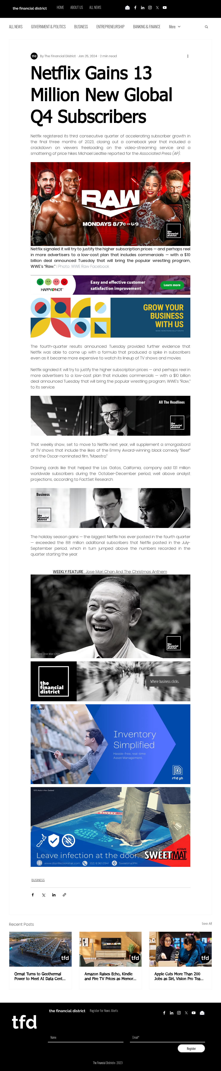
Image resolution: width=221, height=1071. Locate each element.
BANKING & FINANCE (146, 26)
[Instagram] (150, 7)
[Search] (211, 9)
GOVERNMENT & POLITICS (48, 26)
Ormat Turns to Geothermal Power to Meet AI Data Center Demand (40, 976)
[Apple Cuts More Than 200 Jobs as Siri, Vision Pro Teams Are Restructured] (180, 949)
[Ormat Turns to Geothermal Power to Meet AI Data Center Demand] (40, 949)
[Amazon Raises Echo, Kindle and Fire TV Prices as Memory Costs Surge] (110, 949)
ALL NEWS (15, 26)
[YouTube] (164, 7)
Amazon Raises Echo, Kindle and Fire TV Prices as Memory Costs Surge (110, 976)
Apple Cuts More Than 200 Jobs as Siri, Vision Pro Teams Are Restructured (180, 976)
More (172, 26)
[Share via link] (64, 895)
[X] (157, 7)
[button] (206, 26)
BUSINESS (81, 26)
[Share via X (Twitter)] (43, 895)
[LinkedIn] (142, 7)
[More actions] (187, 56)
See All (207, 923)
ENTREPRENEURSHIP (110, 26)
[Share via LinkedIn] (54, 895)
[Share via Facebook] (33, 895)
